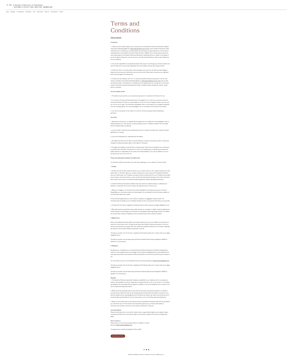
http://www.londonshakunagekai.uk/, (120, 48)
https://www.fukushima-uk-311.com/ (139, 48)
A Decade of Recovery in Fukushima (28, 5)
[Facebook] (144, 349)
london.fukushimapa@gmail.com (161, 260)
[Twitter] (146, 349)
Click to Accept (116, 37)
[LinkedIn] (148, 349)
